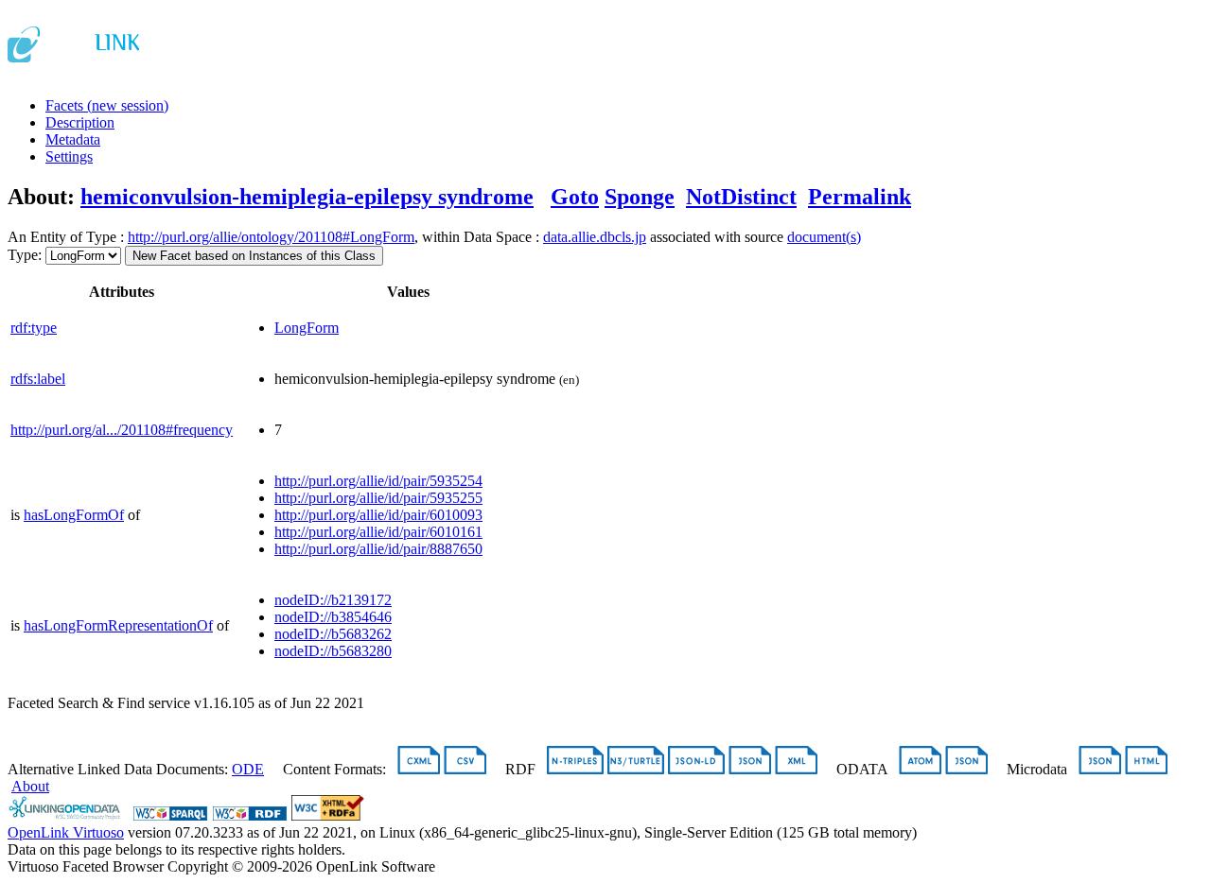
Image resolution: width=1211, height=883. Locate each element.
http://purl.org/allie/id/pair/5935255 (378, 498)
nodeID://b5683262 (333, 634)
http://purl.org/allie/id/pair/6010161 (378, 532)
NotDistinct (741, 196)
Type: (25, 255)
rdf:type (33, 328)
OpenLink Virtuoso (66, 832)
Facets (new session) (106, 105)
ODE (248, 769)
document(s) (824, 237)
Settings (69, 156)
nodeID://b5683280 (333, 651)
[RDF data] (250, 815)
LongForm (306, 328)
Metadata (72, 139)
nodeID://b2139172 (333, 600)
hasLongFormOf (74, 515)
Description (79, 122)
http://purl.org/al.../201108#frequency (121, 430)
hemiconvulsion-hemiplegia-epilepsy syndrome (307, 196)
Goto (575, 196)
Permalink (859, 196)
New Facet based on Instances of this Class (254, 256)
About (30, 786)
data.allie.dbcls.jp (594, 237)
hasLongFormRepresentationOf (118, 625)
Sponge (640, 196)
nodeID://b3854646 (333, 617)
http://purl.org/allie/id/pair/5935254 (378, 481)
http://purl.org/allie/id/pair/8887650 (378, 549)
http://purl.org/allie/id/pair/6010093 (378, 515)
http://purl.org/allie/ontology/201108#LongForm (271, 237)
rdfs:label (37, 379)
